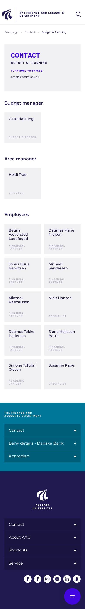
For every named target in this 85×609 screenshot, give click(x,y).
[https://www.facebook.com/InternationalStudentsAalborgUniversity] (37, 579)
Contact (30, 32)
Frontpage (11, 32)
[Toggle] (35, 118)
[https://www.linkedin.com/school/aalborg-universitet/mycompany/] (67, 579)
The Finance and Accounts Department (42, 14)
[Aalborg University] (7, 14)
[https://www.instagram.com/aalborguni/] (47, 579)
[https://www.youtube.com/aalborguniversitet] (57, 579)
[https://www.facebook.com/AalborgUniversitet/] (28, 579)
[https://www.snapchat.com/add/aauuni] (77, 579)
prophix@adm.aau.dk (25, 76)
